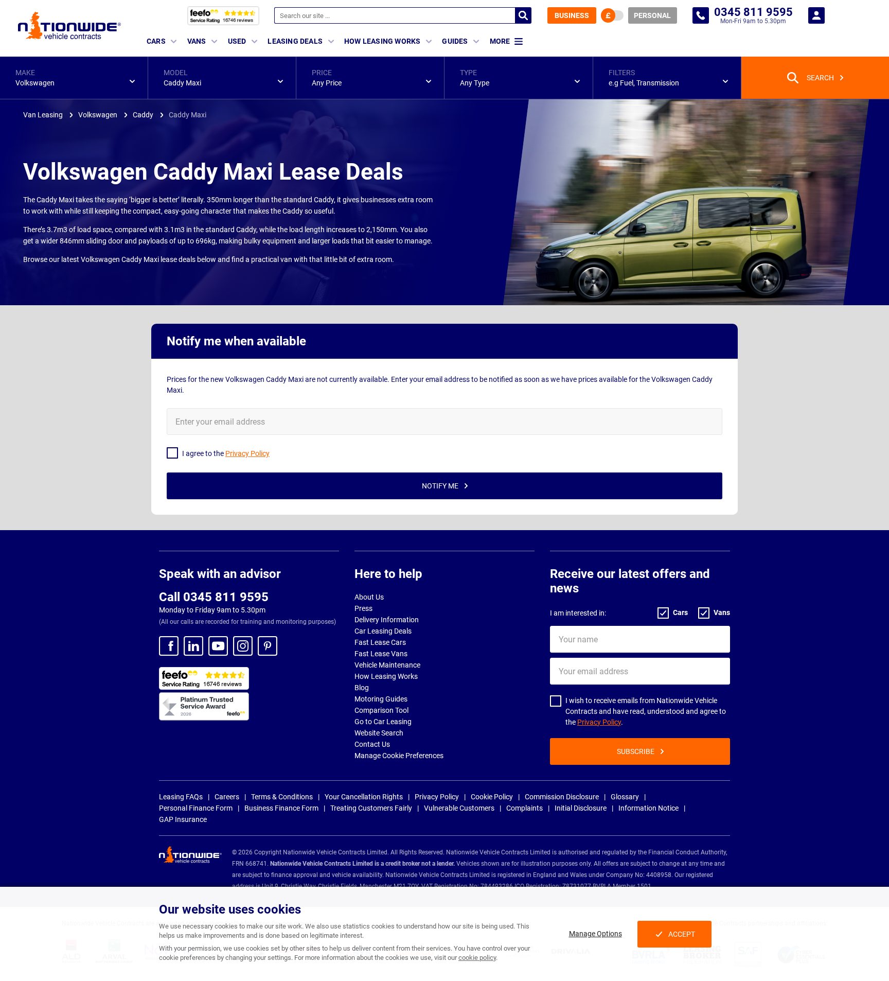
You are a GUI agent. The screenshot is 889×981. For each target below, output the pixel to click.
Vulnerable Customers (459, 808)
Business (572, 15)
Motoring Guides (380, 699)
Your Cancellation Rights (364, 797)
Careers (227, 797)
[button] (74, 78)
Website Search (378, 733)
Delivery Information (386, 620)
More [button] (500, 41)
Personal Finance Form (196, 808)
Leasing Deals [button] (295, 41)
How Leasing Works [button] (382, 41)
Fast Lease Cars (380, 642)
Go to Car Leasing (383, 721)
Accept (681, 934)
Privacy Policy (599, 722)
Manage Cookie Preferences (398, 755)
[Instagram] (243, 646)
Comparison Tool (381, 710)
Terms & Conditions (282, 797)
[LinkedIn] (193, 646)
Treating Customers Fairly (371, 808)
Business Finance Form (281, 808)
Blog (361, 688)
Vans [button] (196, 41)
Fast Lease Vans (380, 654)
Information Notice (648, 808)
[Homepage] (69, 25)
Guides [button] (455, 41)
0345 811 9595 (700, 15)
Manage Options (595, 934)
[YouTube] (218, 646)
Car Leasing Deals (383, 631)
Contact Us (372, 744)
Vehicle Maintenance (387, 665)
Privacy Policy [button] (247, 453)
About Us (369, 597)
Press (363, 608)
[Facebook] (169, 646)
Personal (652, 15)
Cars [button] (156, 41)
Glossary (625, 797)
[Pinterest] (267, 646)
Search (523, 15)
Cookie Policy (492, 797)
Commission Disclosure (562, 797)
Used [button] (237, 41)
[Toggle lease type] (612, 15)
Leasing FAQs (181, 797)
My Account (816, 15)
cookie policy (477, 957)
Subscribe (635, 751)
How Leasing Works (386, 676)
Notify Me (440, 486)
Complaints (524, 808)
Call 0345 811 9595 (214, 597)
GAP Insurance (183, 819)
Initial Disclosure (581, 808)
